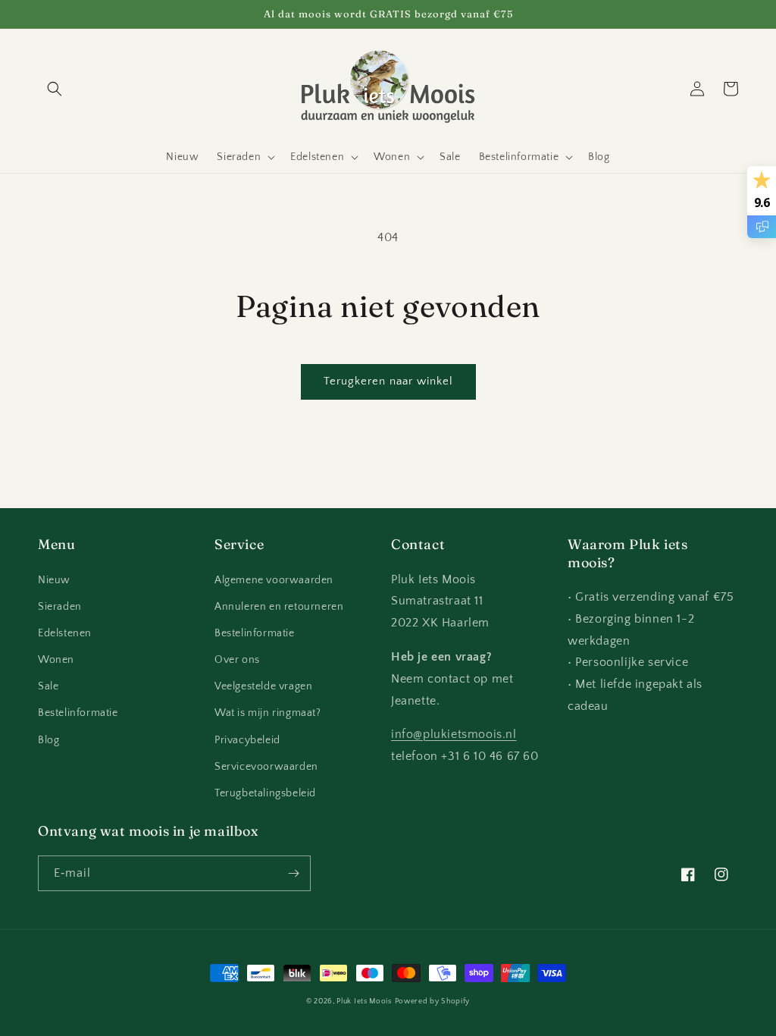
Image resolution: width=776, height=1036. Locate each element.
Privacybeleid (247, 740)
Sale (48, 686)
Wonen (56, 660)
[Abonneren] (293, 873)
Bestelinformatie (78, 713)
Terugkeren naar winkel (388, 381)
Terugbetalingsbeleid (265, 793)
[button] (54, 88)
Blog (48, 740)
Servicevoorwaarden (266, 767)
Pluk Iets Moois (364, 1001)
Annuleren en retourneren (278, 607)
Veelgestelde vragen (263, 686)
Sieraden (60, 607)
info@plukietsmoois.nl (454, 734)
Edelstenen (65, 633)
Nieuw (54, 580)
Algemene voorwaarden (273, 580)
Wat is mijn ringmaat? (267, 713)
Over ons (237, 660)
